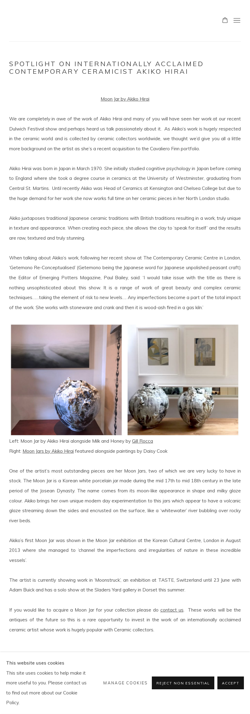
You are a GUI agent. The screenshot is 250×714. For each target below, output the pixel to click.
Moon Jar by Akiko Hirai (125, 99)
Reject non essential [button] (183, 683)
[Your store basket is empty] (225, 20)
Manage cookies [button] (125, 682)
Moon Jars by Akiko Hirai (48, 451)
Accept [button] (230, 683)
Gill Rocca (142, 441)
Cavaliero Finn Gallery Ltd (48, 21)
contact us (172, 610)
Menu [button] (236, 20)
